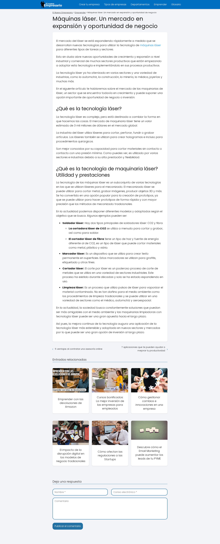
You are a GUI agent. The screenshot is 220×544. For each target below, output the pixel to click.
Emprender (160, 4)
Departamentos (140, 4)
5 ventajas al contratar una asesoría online (78, 348)
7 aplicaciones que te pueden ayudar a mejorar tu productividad (143, 348)
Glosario (176, 4)
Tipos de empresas (115, 4)
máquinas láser (150, 45)
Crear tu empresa (89, 4)
